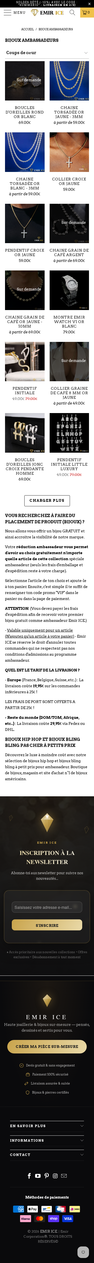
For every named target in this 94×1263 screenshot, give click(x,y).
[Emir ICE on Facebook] (29, 1176)
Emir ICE (48, 1231)
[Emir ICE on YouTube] (38, 1176)
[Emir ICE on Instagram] (55, 1176)
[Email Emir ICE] (64, 1176)
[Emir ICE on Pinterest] (47, 1176)
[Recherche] (74, 12)
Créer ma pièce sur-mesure (47, 1047)
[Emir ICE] (47, 13)
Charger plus (47, 501)
